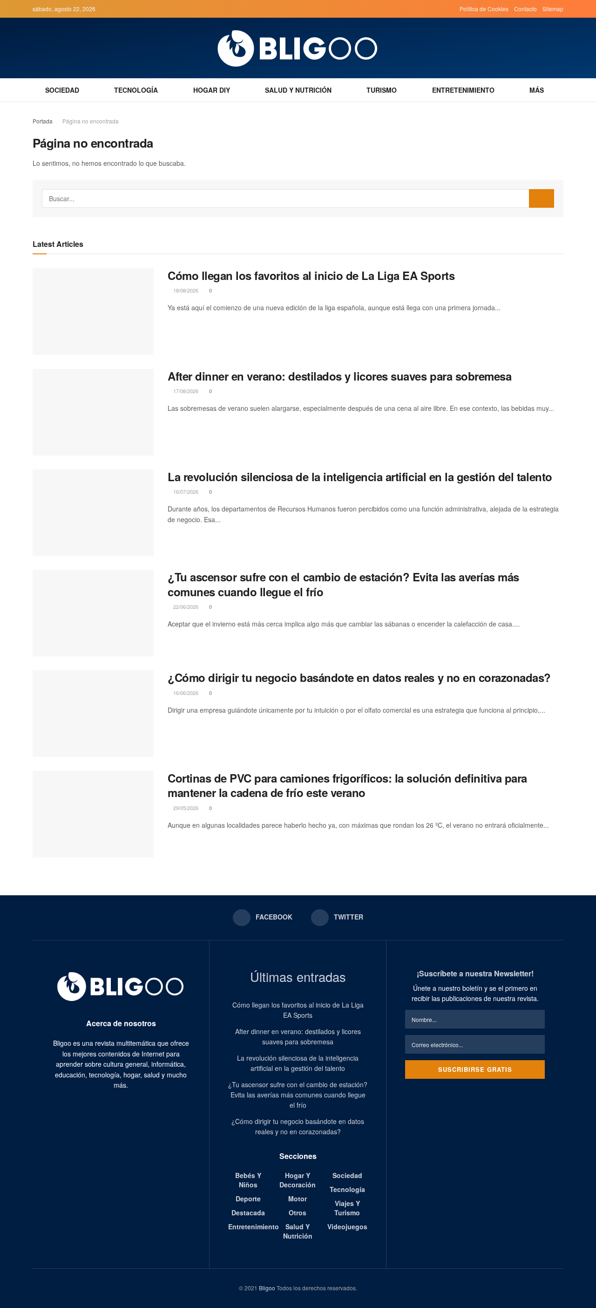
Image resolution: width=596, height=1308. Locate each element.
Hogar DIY (211, 90)
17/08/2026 (185, 391)
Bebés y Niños (248, 1180)
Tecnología (136, 90)
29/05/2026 (185, 807)
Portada (43, 121)
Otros (297, 1212)
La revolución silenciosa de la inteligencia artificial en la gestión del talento (360, 476)
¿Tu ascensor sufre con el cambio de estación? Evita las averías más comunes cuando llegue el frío (343, 584)
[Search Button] (541, 198)
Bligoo (267, 1288)
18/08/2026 (185, 290)
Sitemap (552, 9)
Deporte (248, 1198)
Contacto (525, 9)
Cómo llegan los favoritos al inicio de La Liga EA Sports (311, 275)
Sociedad (62, 90)
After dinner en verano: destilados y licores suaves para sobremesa (339, 376)
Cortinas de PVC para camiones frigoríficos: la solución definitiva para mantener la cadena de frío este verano (347, 785)
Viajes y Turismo (347, 1208)
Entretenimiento (463, 90)
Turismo (381, 90)
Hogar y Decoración (297, 1180)
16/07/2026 (185, 491)
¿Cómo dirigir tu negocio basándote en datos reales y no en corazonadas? (359, 677)
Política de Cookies (484, 9)
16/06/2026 (185, 692)
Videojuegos (347, 1226)
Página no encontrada (90, 121)
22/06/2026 (185, 606)
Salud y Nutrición (298, 90)
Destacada (248, 1212)
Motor (297, 1198)
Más (536, 90)
